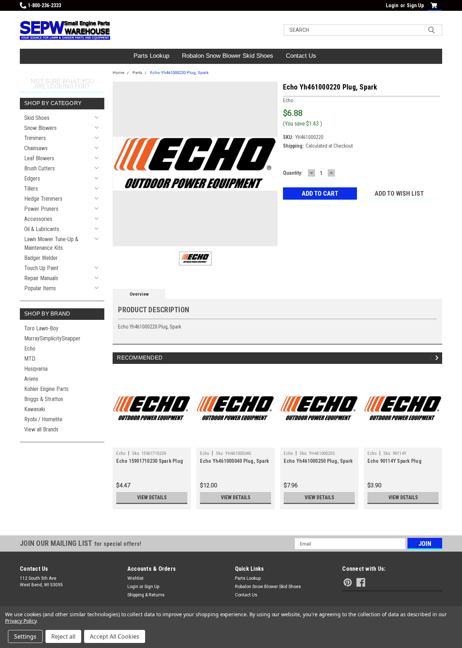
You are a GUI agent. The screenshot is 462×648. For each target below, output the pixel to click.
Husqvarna (36, 368)
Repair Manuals (41, 278)
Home (119, 72)
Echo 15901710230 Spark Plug (149, 461)
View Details (152, 497)
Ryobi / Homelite (43, 419)
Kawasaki (34, 409)
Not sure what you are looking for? (62, 83)
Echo (29, 348)
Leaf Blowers (39, 158)
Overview (139, 294)
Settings (25, 636)
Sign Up (415, 5)
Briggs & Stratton (43, 399)
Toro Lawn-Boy (41, 328)
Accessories (38, 219)
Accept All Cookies (114, 636)
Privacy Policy (20, 620)
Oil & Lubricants (41, 229)
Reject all (63, 636)
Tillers (31, 188)
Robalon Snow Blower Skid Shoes (227, 55)
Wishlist (135, 578)
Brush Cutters (39, 168)
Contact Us (301, 55)
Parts (137, 72)
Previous (431, 358)
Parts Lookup (151, 55)
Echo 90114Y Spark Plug (394, 461)
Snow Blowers (40, 128)
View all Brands (41, 429)
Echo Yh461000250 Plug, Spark (318, 461)
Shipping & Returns (146, 594)
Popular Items (40, 288)
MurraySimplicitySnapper (52, 338)
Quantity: (292, 173)
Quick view (152, 442)
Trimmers (35, 138)
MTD (29, 358)
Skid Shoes (36, 117)
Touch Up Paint (41, 268)
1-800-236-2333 (44, 5)
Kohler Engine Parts (46, 389)
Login (392, 5)
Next (438, 358)
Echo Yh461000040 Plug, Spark (234, 461)
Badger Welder (41, 258)
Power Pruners (41, 208)
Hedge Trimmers (43, 198)
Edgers (32, 178)
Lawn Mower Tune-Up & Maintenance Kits (51, 243)
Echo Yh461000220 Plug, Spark (179, 72)
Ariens (31, 378)
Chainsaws (36, 148)
